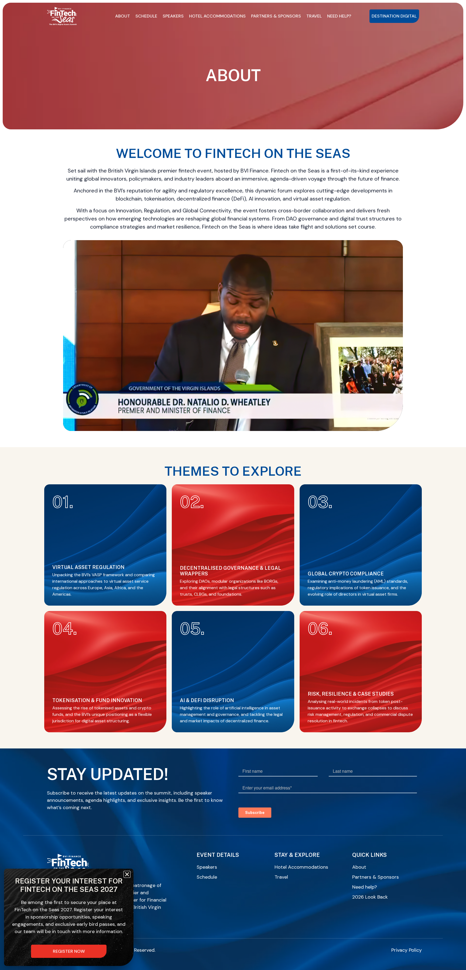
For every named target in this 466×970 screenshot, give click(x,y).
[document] (233, 485)
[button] (127, 874)
